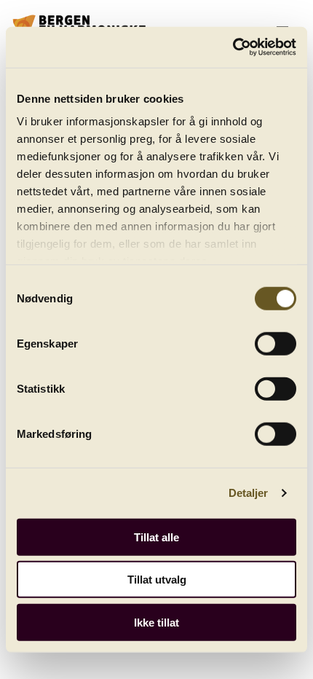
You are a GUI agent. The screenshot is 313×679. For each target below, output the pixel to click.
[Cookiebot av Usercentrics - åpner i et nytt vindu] (232, 47)
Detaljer (249, 493)
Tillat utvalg (156, 579)
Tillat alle (156, 536)
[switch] (275, 343)
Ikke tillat (156, 622)
